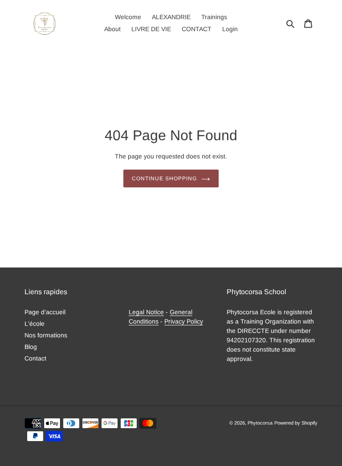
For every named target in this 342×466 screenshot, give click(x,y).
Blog (30, 346)
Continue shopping (164, 178)
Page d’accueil (44, 312)
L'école (34, 323)
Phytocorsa (260, 422)
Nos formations (45, 335)
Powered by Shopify (296, 422)
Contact (35, 358)
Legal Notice (146, 312)
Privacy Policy (183, 321)
